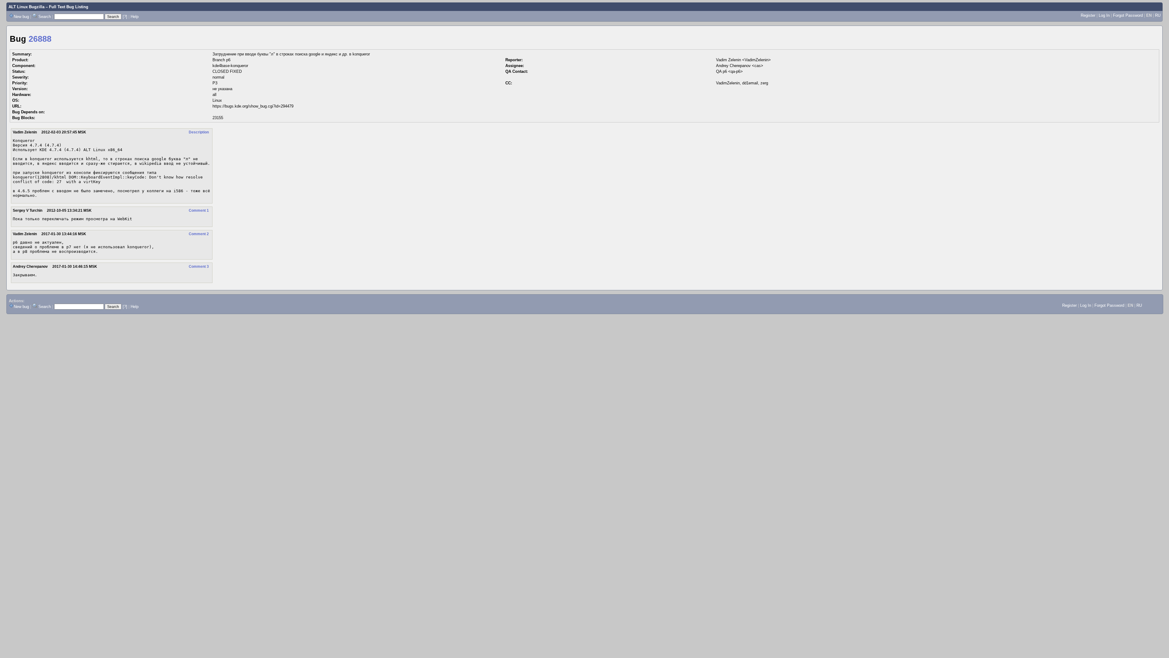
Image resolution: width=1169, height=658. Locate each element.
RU (1157, 15)
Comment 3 (199, 266)
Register (1088, 15)
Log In (1104, 15)
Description (199, 132)
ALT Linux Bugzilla (26, 7)
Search (44, 16)
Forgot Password (1128, 15)
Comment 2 (199, 234)
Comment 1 (199, 210)
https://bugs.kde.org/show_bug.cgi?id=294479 (252, 106)
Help (135, 16)
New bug (21, 16)
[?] (125, 16)
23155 (217, 117)
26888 (40, 39)
